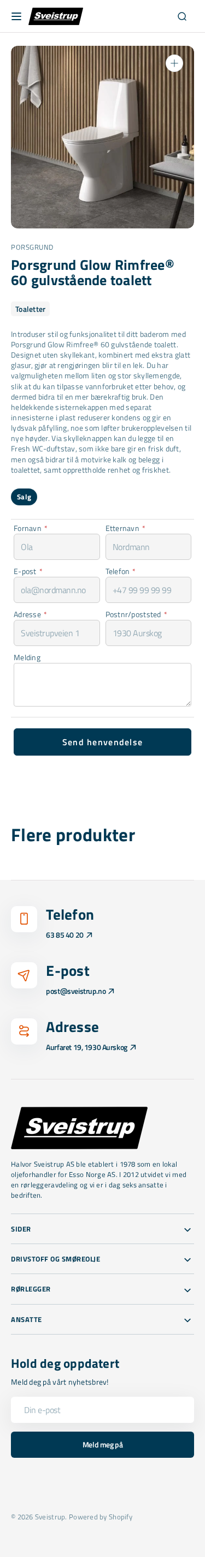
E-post (28, 571)
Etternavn (126, 528)
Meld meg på (102, 1444)
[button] (16, 16)
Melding (27, 657)
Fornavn (31, 528)
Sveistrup (50, 1517)
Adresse (30, 614)
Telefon (121, 571)
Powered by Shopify (100, 1517)
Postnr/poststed (136, 614)
